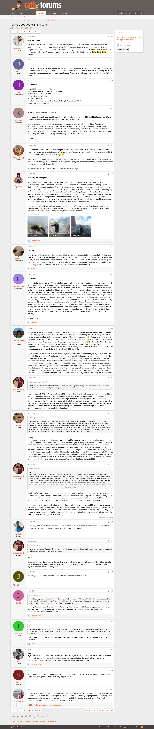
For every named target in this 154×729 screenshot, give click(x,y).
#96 (111, 591)
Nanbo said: (33, 469)
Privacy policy (124, 727)
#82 (111, 60)
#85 (111, 146)
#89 (111, 328)
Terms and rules (113, 727)
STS (79, 599)
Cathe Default (17, 727)
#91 (111, 413)
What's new (52, 13)
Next (37, 32)
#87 (111, 247)
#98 (111, 650)
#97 (111, 621)
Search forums (24, 17)
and (36, 616)
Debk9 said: (33, 626)
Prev (14, 32)
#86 (111, 174)
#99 (111, 670)
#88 (111, 274)
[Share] (108, 36)
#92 (111, 464)
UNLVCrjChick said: (35, 418)
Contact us (102, 727)
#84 (111, 108)
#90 (111, 378)
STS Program (41, 603)
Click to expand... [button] (70, 487)
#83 (111, 80)
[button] (58, 13)
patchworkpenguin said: (37, 382)
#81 (111, 36)
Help (132, 727)
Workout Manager (27, 13)
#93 (111, 522)
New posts (14, 17)
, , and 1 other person (46, 705)
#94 (111, 541)
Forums (41, 13)
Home (14, 13)
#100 (111, 689)
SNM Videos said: (34, 595)
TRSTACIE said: (34, 545)
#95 (111, 572)
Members (65, 13)
